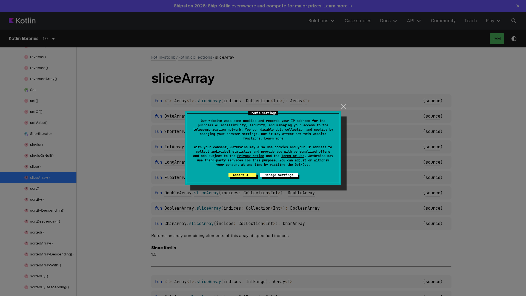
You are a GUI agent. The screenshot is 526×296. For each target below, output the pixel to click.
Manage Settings (279, 175)
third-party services (224, 160)
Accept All (242, 175)
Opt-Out (301, 165)
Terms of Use (292, 156)
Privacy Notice (250, 156)
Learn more (273, 138)
